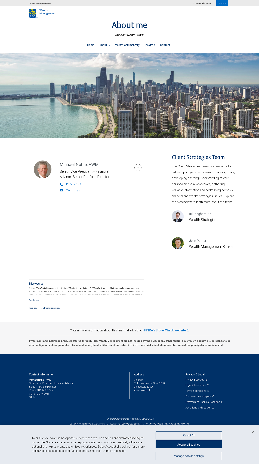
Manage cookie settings (189, 455)
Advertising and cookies (198, 407)
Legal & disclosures (196, 385)
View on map (141, 390)
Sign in (222, 3)
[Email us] (30, 397)
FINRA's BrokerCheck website (165, 330)
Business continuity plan (198, 396)
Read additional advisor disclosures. (44, 308)
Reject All (189, 435)
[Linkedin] (78, 190)
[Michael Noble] (137, 167)
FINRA (172, 424)
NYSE (161, 424)
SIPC (183, 424)
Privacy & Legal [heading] (195, 374)
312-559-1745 (73, 184)
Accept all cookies (188, 444)
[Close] (253, 432)
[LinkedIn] (34, 397)
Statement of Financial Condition (203, 402)
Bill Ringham (198, 214)
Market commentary (127, 45)
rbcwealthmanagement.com (40, 3)
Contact (165, 45)
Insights (150, 45)
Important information (202, 3)
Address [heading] (139, 374)
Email (67, 190)
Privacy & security (195, 379)
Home (90, 45)
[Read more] (34, 300)
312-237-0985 (42, 393)
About (104, 45)
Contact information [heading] (41, 374)
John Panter (198, 241)
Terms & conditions (196, 390)
